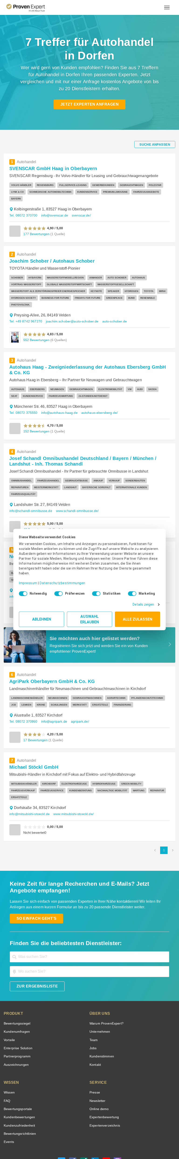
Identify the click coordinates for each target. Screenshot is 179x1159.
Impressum (27, 579)
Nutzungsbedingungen (57, 1141)
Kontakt (95, 1032)
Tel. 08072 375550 (22, 393)
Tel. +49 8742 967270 (25, 308)
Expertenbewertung (103, 1084)
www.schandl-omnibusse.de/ (75, 485)
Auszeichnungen (15, 1032)
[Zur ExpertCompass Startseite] (29, 7)
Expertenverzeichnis (104, 1093)
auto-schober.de (108, 308)
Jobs (93, 1015)
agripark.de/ (76, 695)
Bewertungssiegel (16, 991)
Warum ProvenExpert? (105, 991)
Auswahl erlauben (90, 617)
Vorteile (9, 1007)
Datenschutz (82, 1141)
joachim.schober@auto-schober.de (69, 308)
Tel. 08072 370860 (22, 695)
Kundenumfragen (16, 999)
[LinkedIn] (95, 1130)
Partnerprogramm (16, 1024)
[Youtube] (106, 1130)
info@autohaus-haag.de (57, 393)
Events (9, 1109)
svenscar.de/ (78, 208)
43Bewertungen (35, 503)
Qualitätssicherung (105, 1141)
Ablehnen (41, 617)
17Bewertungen (35, 714)
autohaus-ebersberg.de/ (95, 393)
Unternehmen (100, 999)
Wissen (9, 1060)
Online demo (98, 1076)
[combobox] (89, 924)
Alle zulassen (137, 617)
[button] (34, 221)
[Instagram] (117, 1130)
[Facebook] (72, 1130)
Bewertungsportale (17, 1076)
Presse (94, 1060)
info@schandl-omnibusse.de (29, 485)
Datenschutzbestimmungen (58, 579)
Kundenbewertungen (18, 1084)
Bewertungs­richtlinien (19, 1101)
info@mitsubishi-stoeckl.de (28, 781)
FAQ (6, 1068)
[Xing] (84, 1130)
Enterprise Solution (17, 1015)
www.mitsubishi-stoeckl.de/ (72, 781)
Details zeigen (144, 603)
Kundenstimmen (101, 1024)
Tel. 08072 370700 (22, 208)
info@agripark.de (52, 695)
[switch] (57, 592)
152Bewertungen (35, 412)
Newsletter (97, 1068)
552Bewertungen (35, 326)
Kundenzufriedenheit (18, 1093)
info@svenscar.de (52, 208)
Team (93, 1007)
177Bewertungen (35, 227)
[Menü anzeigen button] (166, 7)
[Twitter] (61, 1130)
